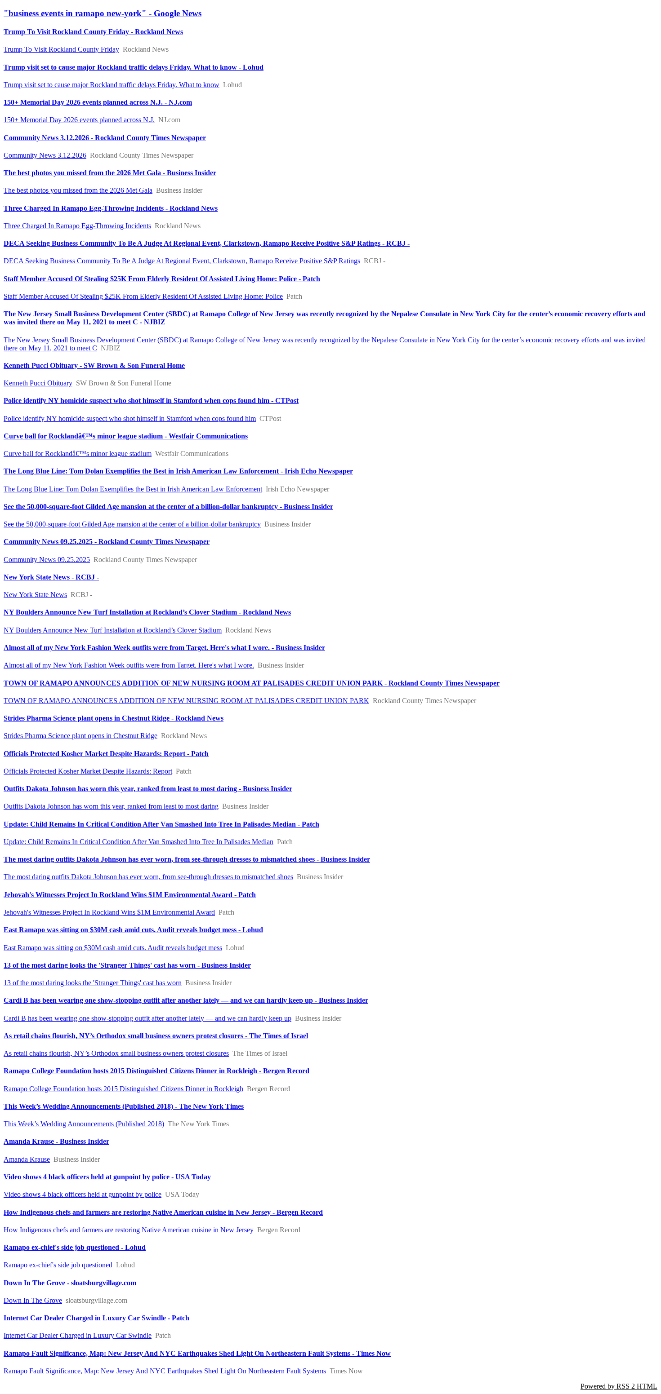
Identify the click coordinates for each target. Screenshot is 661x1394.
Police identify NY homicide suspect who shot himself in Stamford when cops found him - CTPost (151, 400)
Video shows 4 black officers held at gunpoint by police (82, 1194)
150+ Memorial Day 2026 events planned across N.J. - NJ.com (98, 102)
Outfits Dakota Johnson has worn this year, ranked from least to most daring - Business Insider (148, 788)
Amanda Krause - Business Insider (56, 1141)
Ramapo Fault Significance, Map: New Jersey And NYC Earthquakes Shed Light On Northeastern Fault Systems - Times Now (197, 1353)
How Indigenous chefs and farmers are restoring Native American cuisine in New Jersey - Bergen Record (163, 1212)
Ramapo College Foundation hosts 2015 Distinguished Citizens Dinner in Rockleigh (123, 1089)
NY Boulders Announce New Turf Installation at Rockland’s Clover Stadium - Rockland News (147, 612)
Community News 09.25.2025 (47, 559)
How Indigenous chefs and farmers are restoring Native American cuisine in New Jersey (129, 1230)
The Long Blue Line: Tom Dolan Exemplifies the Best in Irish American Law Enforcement (133, 489)
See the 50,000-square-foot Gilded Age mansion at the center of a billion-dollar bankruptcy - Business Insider (168, 506)
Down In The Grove (33, 1300)
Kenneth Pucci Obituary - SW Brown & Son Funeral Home (94, 365)
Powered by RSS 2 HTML (619, 1386)
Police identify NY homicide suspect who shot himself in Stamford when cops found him (130, 418)
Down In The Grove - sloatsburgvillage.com (70, 1283)
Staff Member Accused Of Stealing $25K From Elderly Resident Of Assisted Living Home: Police (143, 296)
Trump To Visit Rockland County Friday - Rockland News (93, 31)
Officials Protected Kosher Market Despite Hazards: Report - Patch (106, 753)
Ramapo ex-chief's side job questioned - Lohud (75, 1247)
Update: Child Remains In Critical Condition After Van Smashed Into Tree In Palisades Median (138, 841)
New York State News (35, 594)
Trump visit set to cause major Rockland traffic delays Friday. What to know (111, 85)
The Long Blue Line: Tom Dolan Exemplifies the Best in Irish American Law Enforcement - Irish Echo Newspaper (178, 471)
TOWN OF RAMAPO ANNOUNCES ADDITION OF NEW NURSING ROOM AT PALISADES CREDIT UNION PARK (186, 700)
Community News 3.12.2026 (45, 155)
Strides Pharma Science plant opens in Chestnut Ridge (80, 735)
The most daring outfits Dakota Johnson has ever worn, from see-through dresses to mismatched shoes (148, 877)
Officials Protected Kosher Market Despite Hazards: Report (88, 771)
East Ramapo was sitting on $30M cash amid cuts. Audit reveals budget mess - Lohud (133, 930)
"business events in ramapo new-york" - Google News (102, 13)
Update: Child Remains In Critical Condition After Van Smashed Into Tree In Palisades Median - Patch (161, 824)
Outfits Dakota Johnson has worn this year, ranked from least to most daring (111, 806)
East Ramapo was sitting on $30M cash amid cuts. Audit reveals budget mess (113, 947)
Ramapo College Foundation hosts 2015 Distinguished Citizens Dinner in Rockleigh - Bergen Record (156, 1071)
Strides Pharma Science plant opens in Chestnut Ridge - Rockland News (113, 718)
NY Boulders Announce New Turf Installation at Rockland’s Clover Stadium (113, 630)
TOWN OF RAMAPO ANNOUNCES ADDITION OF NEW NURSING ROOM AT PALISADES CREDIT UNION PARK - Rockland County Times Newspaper (252, 683)
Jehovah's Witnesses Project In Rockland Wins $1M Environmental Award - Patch (130, 894)
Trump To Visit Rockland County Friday (61, 49)
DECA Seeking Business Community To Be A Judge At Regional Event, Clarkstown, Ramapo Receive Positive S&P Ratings (182, 261)
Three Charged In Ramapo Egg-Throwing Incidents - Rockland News (111, 208)
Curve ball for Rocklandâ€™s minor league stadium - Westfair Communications (126, 436)
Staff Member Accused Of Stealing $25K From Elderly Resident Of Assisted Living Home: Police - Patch (162, 279)
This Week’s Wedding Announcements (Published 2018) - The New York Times (124, 1106)
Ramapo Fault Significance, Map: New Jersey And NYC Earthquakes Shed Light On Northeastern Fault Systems (165, 1371)
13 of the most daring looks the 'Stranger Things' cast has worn (93, 983)
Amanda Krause (27, 1159)
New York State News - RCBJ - (51, 577)
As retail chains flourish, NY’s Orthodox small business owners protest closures (116, 1053)
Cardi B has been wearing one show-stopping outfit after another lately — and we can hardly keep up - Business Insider (186, 1000)
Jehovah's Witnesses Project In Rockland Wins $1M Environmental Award (109, 912)
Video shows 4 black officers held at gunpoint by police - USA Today (107, 1177)
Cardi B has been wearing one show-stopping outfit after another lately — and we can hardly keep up (147, 1018)
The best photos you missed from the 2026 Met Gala (78, 190)
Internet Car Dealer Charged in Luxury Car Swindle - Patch (96, 1318)
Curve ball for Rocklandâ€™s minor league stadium (78, 453)
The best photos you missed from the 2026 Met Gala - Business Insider (110, 173)
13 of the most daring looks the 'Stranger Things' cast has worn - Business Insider (127, 965)
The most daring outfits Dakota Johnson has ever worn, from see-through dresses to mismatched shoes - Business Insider (187, 859)
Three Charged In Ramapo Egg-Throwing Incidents (77, 226)
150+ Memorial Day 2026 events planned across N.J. (79, 120)
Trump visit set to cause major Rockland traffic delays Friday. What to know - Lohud (134, 67)
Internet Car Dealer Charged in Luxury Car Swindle (78, 1335)
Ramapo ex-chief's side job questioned (58, 1265)
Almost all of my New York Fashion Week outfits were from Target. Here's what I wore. (129, 665)
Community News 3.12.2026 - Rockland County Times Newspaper (105, 138)
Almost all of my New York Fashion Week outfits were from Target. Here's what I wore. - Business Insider (164, 647)
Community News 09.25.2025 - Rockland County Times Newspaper (107, 541)
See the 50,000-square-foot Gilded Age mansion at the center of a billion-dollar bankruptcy (132, 524)
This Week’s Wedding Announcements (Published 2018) (84, 1124)
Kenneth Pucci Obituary (38, 383)
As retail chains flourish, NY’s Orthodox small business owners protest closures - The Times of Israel (156, 1036)
